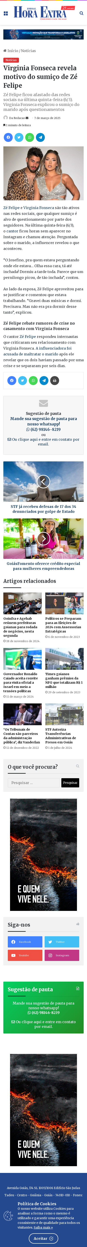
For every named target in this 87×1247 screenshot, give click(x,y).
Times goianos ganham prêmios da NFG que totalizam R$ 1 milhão (64, 680)
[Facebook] (8, 137)
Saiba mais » (43, 1227)
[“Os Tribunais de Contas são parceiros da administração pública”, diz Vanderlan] (22, 714)
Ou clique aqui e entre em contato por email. (45, 441)
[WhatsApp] (29, 137)
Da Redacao (17, 118)
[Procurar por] (81, 14)
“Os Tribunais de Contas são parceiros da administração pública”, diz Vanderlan (21, 735)
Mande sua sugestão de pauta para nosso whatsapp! (43, 424)
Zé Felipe (11, 207)
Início (12, 50)
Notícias (28, 50)
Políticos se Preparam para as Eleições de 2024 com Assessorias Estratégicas (63, 625)
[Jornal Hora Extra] (43, 13)
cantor (12, 231)
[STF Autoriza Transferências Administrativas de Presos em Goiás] (64, 714)
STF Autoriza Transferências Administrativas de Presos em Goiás (60, 735)
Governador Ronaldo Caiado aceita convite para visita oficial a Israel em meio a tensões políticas (20, 682)
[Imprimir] (54, 380)
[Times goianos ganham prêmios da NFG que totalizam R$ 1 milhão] (64, 659)
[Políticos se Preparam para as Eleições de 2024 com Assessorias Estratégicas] (64, 603)
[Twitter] (18, 137)
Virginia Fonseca (38, 207)
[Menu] (5, 14)
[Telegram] (40, 137)
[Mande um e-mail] (27, 118)
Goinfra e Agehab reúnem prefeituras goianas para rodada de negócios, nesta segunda (20, 627)
